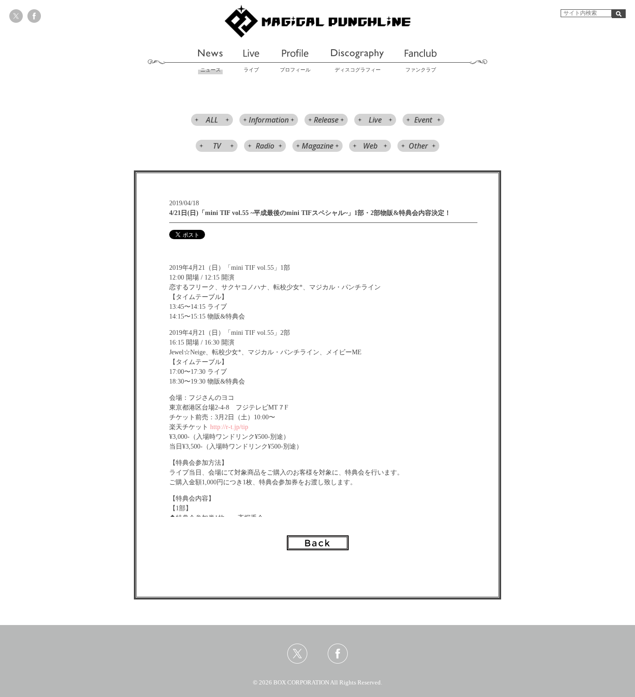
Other (418, 146)
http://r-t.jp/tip (229, 426)
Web (370, 146)
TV (217, 146)
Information (269, 120)
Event (423, 120)
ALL (212, 120)
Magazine (317, 146)
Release (326, 120)
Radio (265, 146)
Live (375, 120)
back (318, 542)
